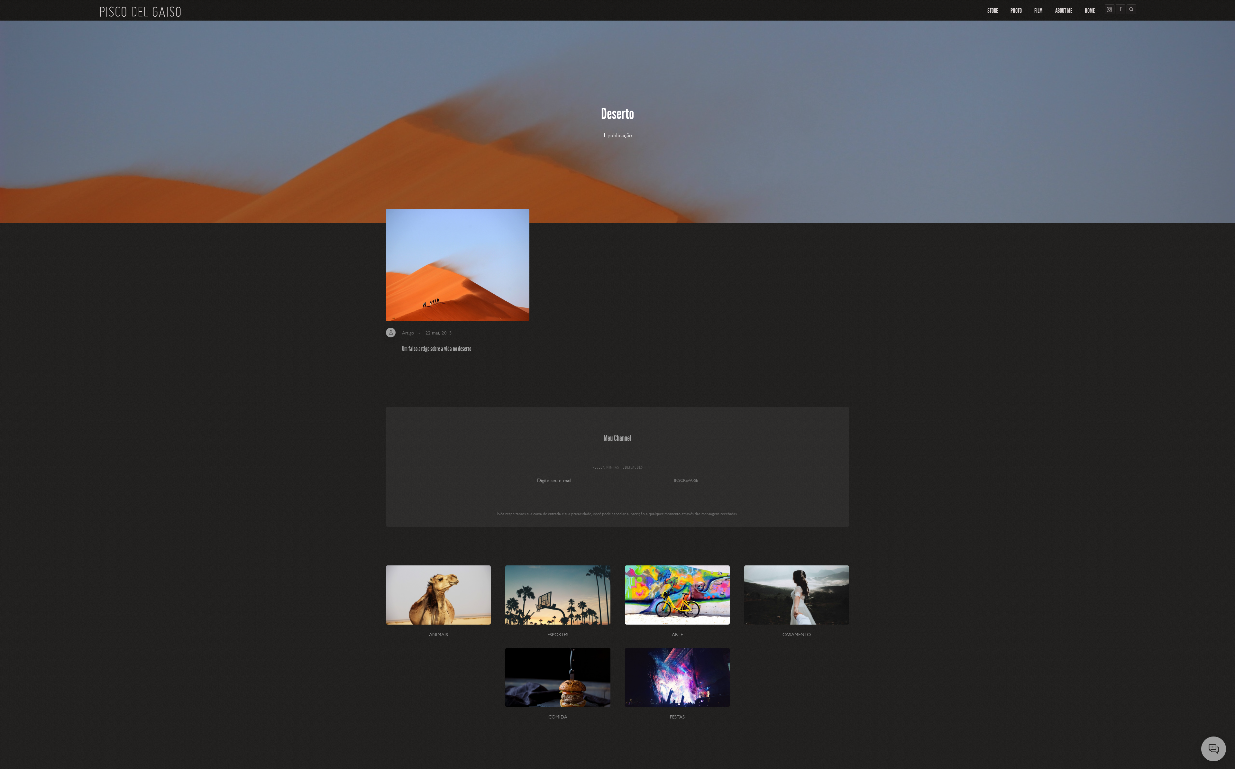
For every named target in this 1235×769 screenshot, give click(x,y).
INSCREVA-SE (686, 480)
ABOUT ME (1063, 10)
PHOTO (1016, 10)
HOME (1090, 10)
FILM (1038, 10)
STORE (992, 10)
